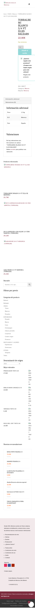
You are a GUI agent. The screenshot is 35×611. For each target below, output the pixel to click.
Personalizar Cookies (16, 605)
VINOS (9, 14)
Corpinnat (8, 333)
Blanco (7, 322)
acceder (13, 149)
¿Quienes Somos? (10, 544)
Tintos (6, 308)
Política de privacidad (25, 603)
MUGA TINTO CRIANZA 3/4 (15, 452)
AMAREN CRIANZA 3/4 (13, 461)
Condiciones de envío (10, 550)
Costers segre (9, 336)
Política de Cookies (21, 601)
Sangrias (7, 352)
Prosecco (7, 339)
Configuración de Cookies (9, 603)
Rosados (7, 314)
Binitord (6, 300)
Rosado (7, 319)
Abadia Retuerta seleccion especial (16, 482)
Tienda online (8, 548)
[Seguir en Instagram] (5, 565)
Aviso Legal (10, 601)
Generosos (8, 347)
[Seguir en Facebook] (9, 565)
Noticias (7, 537)
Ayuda (6, 555)
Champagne (8, 328)
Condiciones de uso (10, 552)
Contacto (7, 557)
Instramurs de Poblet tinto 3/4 (15, 492)
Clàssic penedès (10, 331)
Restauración (8, 542)
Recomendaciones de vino (12, 534)
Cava (6, 325)
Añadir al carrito (25, 52)
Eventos (7, 539)
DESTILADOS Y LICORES (11, 342)
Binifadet (6, 303)
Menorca (26, 90)
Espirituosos (8, 344)
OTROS (6, 350)
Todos (5, 355)
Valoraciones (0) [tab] (10, 102)
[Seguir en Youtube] (13, 565)
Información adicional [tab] (12, 99)
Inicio (5, 14)
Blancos (14, 14)
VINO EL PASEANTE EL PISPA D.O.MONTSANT (15, 502)
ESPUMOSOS (8, 317)
